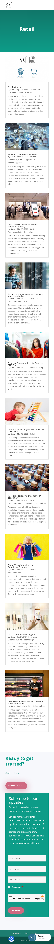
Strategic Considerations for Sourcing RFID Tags (25, 364)
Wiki (20, 163)
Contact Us (15, 785)
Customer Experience (17, 92)
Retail (29, 92)
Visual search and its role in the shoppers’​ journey (23, 225)
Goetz (12, 89)
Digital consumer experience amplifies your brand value (26, 295)
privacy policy (19, 843)
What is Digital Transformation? (23, 154)
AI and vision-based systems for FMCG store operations (26, 702)
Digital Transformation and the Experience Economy (22, 566)
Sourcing (39, 367)
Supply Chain (29, 160)
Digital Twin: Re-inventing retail (22, 634)
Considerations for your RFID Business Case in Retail (26, 430)
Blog (27, 933)
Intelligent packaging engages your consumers (24, 496)
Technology (12, 163)
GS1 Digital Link (15, 87)
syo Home (17, 933)
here (38, 843)
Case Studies (35, 89)
